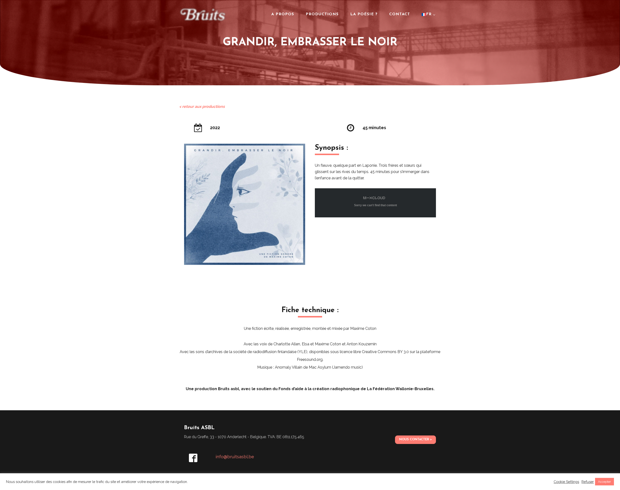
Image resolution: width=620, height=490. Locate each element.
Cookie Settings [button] (566, 482)
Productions (322, 14)
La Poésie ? (364, 14)
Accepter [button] (604, 481)
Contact (399, 14)
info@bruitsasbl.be (235, 456)
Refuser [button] (587, 482)
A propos (282, 14)
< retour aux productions (202, 106)
